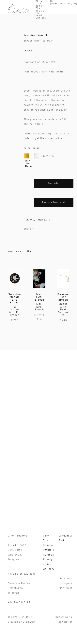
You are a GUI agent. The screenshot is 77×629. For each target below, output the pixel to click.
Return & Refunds (48, 552)
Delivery (48, 545)
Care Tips (46, 538)
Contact (41, 18)
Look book (39, 4)
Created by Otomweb (21, 621)
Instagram (65, 583)
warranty (48, 569)
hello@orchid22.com (21, 573)
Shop (39, 1)
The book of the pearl (41, 12)
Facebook (66, 578)
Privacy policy (48, 562)
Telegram (14, 559)
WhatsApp (14, 554)
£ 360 (28, 51)
